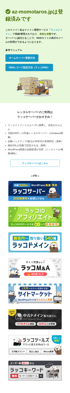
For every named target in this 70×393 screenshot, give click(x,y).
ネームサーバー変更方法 (22, 58)
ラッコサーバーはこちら (35, 163)
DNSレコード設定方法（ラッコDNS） (29, 67)
